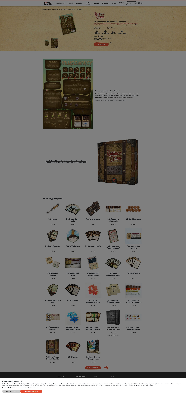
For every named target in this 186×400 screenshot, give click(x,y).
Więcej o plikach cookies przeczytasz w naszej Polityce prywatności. (20, 387)
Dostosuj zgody (11, 391)
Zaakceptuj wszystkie (31, 391)
